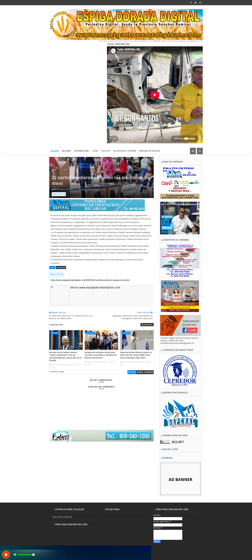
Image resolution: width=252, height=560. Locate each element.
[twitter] (196, 3)
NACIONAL (66, 151)
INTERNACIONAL (81, 151)
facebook (148, 372)
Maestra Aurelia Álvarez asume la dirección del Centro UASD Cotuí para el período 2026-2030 (136, 355)
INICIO (56, 151)
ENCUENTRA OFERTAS (62, 517)
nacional (55, 333)
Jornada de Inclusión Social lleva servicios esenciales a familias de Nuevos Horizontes (101, 355)
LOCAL (95, 151)
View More (148, 324)
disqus (140, 372)
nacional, (95, 189)
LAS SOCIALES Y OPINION (124, 151)
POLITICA (105, 151)
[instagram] (200, 3)
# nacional (61, 267)
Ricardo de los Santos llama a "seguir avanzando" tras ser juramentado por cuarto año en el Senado (65, 356)
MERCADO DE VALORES (149, 151)
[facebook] (191, 3)
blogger (132, 372)
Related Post (57, 325)
